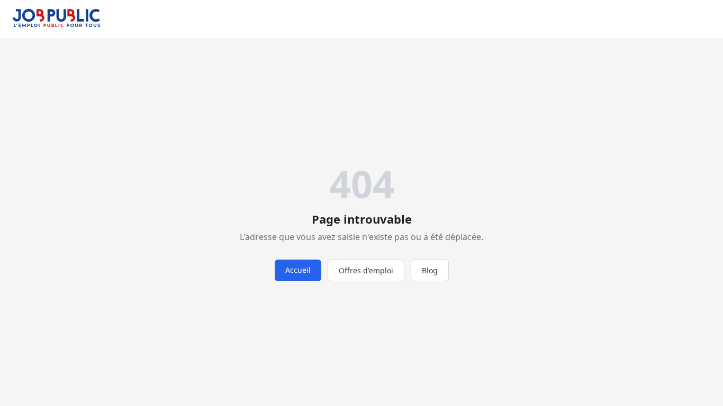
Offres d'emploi (366, 270)
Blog (430, 270)
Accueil (298, 270)
